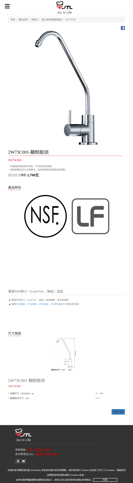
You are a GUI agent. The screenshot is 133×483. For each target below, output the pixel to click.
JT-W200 (32, 304)
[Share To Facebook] (123, 28)
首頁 (13, 19)
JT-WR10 (55, 304)
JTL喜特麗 (64, 9)
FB (17, 461)
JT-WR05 (67, 304)
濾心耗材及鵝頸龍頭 (52, 19)
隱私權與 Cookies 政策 (72, 475)
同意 (105, 479)
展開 (7, 6)
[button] (17, 461)
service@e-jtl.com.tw (23, 461)
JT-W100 (43, 304)
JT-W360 (20, 304)
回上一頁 (118, 412)
